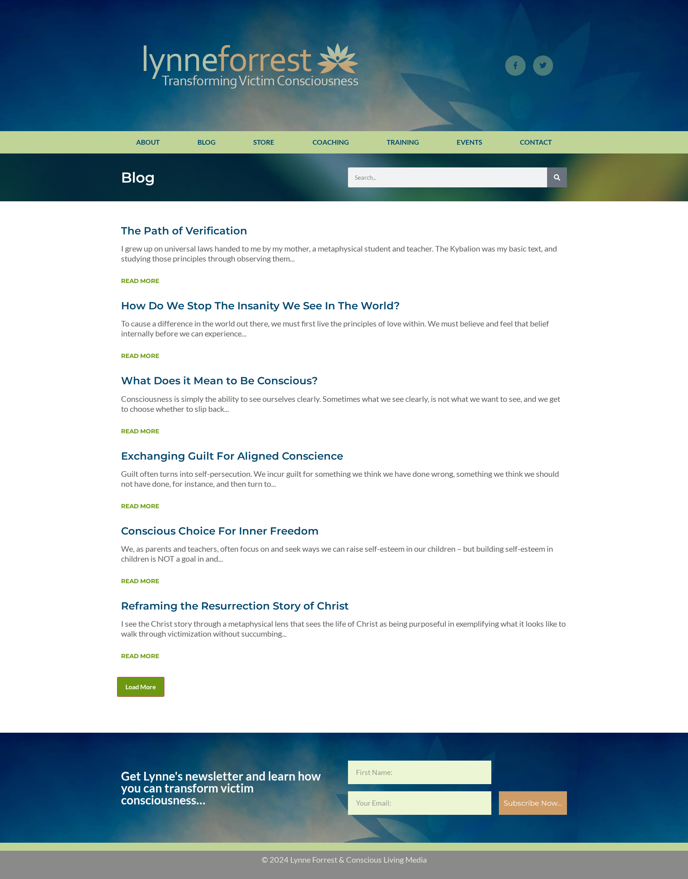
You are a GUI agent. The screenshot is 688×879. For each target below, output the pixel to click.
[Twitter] (543, 65)
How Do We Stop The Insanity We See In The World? (260, 305)
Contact (536, 142)
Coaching (331, 142)
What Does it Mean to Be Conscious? (219, 380)
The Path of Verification (184, 230)
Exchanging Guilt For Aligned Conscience (232, 456)
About (148, 142)
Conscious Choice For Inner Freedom (220, 531)
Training (403, 142)
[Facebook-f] (515, 65)
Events (469, 142)
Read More (140, 281)
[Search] (557, 177)
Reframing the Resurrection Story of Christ (235, 606)
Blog (206, 142)
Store (263, 142)
